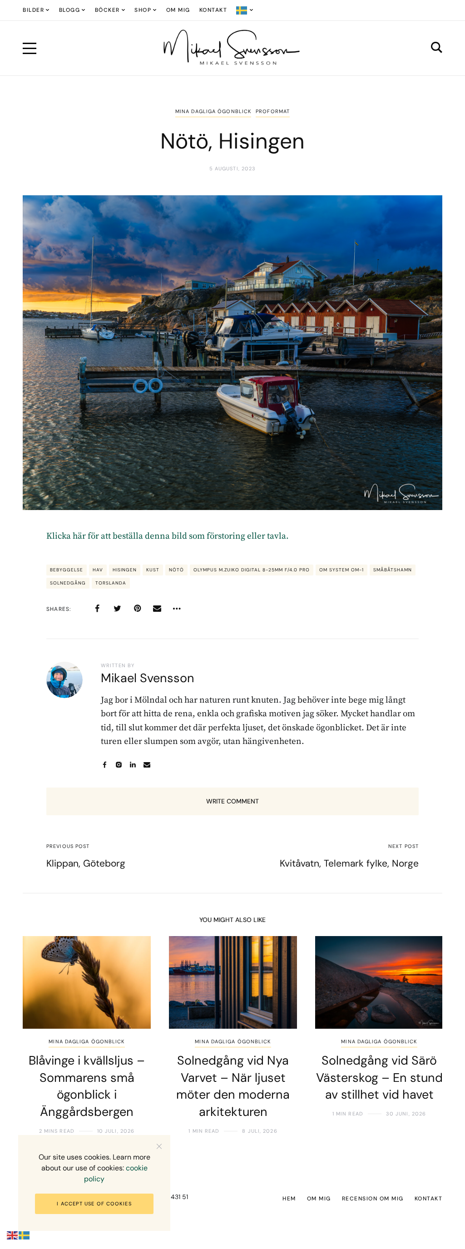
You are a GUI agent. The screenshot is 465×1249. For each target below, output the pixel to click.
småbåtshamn (392, 570)
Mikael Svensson (147, 678)
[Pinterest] (137, 609)
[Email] (157, 609)
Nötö (176, 570)
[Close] (159, 1146)
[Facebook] (97, 609)
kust (152, 570)
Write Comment (232, 801)
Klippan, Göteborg (85, 863)
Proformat (273, 111)
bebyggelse (66, 570)
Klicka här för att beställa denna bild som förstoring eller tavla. (167, 536)
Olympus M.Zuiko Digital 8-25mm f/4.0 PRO (251, 570)
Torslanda (110, 583)
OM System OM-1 (341, 570)
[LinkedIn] (132, 764)
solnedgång (68, 583)
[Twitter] (117, 609)
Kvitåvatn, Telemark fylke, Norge (349, 863)
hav (98, 570)
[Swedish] (245, 10)
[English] (13, 1235)
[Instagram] (118, 764)
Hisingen (125, 570)
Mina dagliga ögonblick (213, 111)
